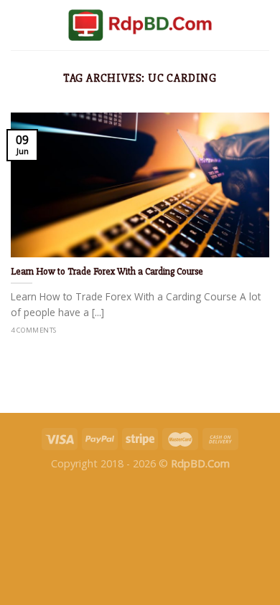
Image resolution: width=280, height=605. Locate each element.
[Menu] (19, 24)
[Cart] (262, 25)
